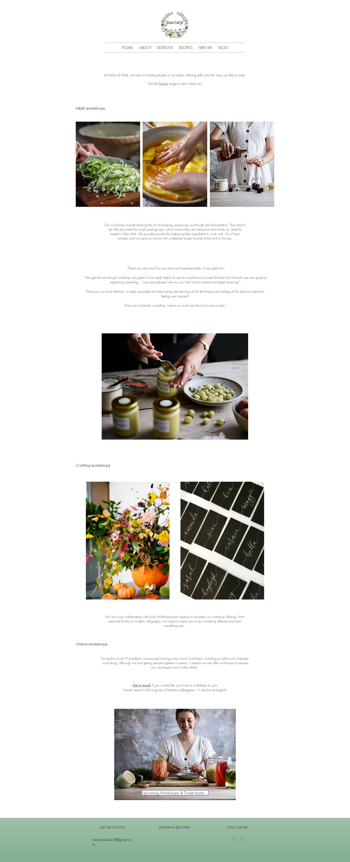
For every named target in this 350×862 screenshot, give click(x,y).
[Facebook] (241, 839)
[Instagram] (234, 839)
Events (163, 83)
